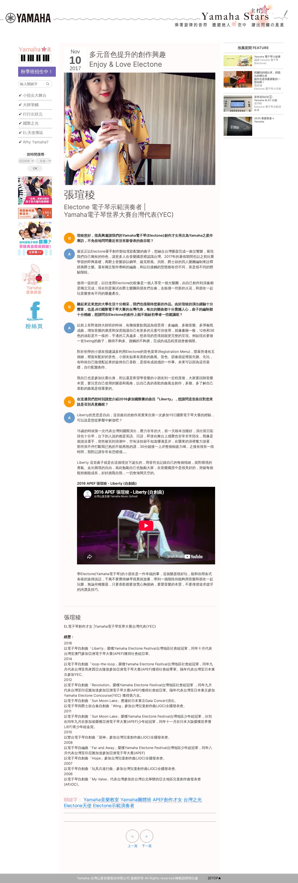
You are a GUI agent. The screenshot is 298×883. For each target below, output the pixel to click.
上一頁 (132, 841)
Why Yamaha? (35, 142)
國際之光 (31, 123)
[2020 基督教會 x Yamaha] (253, 124)
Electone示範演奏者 (113, 805)
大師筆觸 (31, 104)
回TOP (213, 878)
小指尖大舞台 (34, 95)
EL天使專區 (33, 132)
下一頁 (147, 841)
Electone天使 (78, 805)
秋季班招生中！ (37, 71)
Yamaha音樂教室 (101, 799)
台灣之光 (192, 799)
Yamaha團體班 (135, 799)
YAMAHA (28, 17)
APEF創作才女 (167, 799)
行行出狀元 (33, 114)
